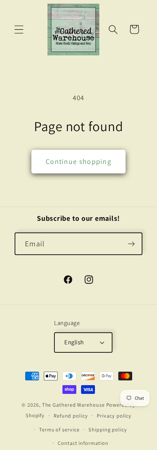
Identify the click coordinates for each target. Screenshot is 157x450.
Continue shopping (78, 161)
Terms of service (59, 429)
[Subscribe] (131, 243)
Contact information (83, 442)
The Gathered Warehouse (73, 404)
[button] (18, 29)
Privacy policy (114, 415)
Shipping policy (107, 429)
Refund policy (71, 415)
